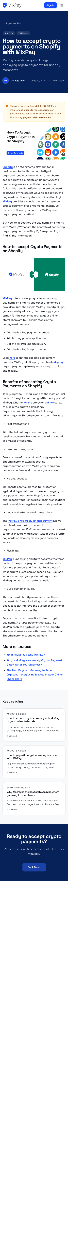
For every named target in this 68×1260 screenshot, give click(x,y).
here (12, 357)
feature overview (41, 117)
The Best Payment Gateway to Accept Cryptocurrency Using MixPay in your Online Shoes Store (35, 675)
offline (49, 402)
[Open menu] (61, 5)
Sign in (50, 5)
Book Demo (34, 867)
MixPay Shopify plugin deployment (30, 520)
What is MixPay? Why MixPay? (26, 654)
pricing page (22, 117)
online (28, 402)
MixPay (7, 201)
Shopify (8, 167)
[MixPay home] (12, 5)
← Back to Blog (12, 23)
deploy (58, 362)
